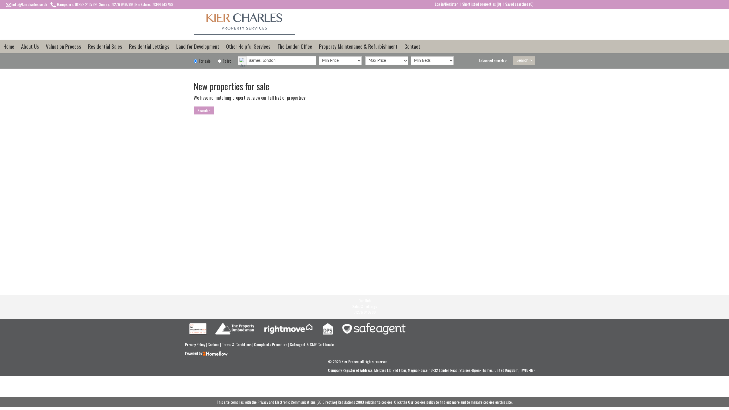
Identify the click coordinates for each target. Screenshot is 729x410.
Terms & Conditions (237, 344)
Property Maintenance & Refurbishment (358, 46)
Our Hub (365, 301)
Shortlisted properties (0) (481, 4)
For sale (204, 61)
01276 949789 (364, 312)
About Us (30, 46)
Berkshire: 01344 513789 (154, 4)
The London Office (294, 46)
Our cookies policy (422, 402)
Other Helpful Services (248, 46)
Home (8, 46)
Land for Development (197, 46)
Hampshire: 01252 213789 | (78, 4)
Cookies (214, 344)
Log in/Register (446, 4)
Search (523, 61)
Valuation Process (63, 46)
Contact (412, 46)
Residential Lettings (149, 46)
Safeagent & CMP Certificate (312, 344)
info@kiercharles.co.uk (29, 4)
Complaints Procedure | (272, 344)
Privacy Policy (195, 344)
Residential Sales (105, 46)
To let (226, 61)
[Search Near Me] (242, 60)
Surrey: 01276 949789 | (117, 4)
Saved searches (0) (519, 4)
